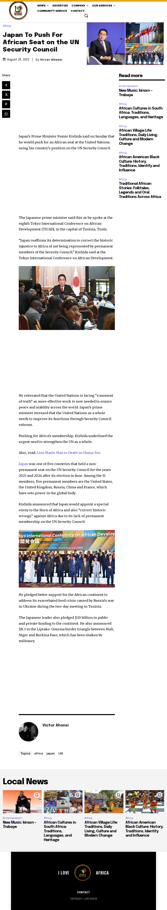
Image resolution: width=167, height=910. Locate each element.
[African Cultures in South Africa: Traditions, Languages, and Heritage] (63, 801)
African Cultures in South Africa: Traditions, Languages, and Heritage (141, 113)
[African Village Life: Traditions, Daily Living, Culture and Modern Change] (104, 801)
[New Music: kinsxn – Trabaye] (22, 801)
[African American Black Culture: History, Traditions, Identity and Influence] (144, 801)
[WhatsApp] (6, 114)
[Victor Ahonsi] (28, 731)
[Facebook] (6, 85)
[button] (86, 16)
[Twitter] (6, 95)
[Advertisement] (67, 103)
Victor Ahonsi (51, 59)
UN (60, 753)
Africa (7, 26)
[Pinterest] (6, 104)
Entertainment (128, 86)
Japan (23, 464)
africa (38, 753)
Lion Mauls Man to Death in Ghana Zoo (68, 453)
